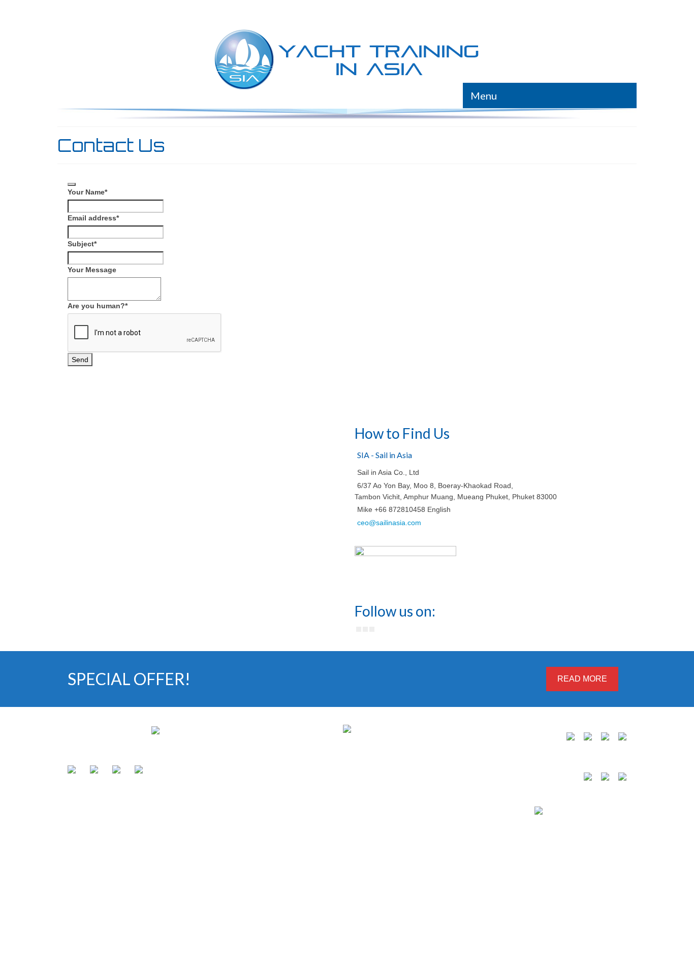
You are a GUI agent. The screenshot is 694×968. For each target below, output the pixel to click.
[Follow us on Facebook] (74, 771)
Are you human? (98, 306)
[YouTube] (371, 629)
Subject (82, 244)
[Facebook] (358, 629)
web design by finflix (81, 890)
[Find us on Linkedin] (96, 771)
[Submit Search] (515, 11)
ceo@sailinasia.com (389, 523)
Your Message (92, 270)
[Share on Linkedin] (620, 778)
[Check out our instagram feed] (141, 771)
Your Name (87, 192)
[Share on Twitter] (603, 778)
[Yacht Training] (347, 59)
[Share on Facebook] (586, 778)
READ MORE (582, 678)
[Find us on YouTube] (118, 771)
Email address (93, 218)
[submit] (72, 184)
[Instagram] (365, 629)
